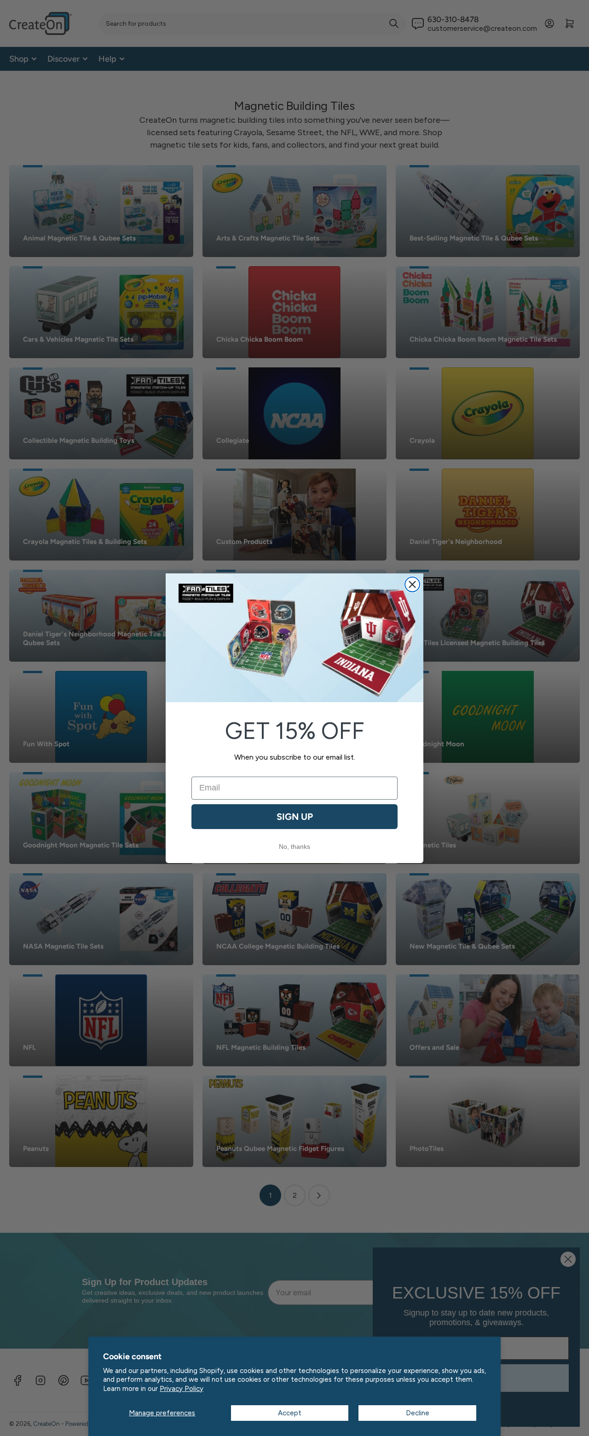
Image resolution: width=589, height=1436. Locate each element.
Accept (289, 1413)
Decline (417, 1413)
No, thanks (294, 846)
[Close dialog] (412, 584)
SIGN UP (295, 816)
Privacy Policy (181, 1389)
